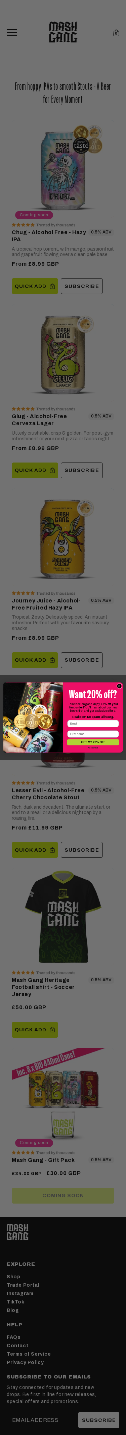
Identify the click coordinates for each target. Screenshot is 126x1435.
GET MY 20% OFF (93, 742)
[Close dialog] (119, 686)
